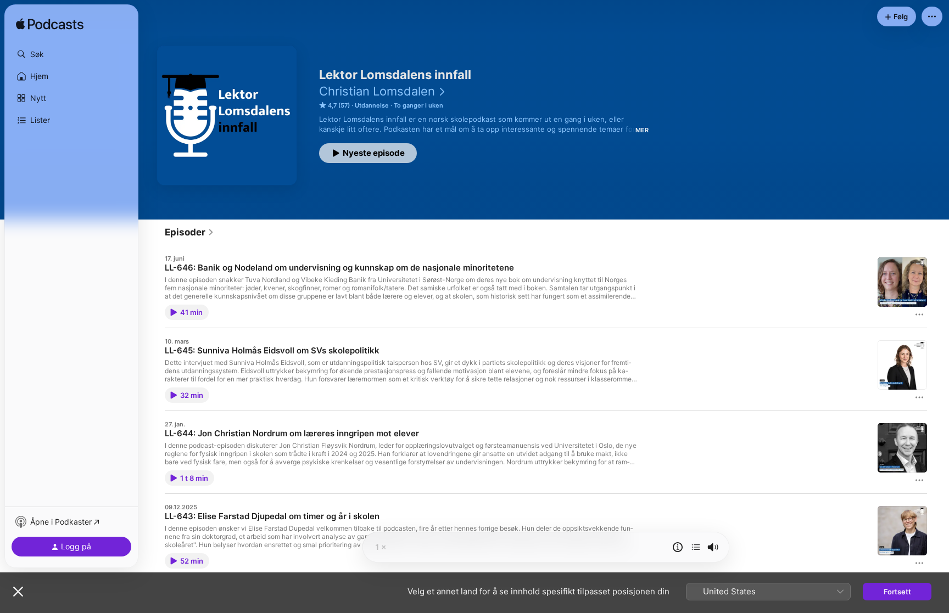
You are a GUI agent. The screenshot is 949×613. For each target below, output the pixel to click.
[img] (49, 24)
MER (642, 130)
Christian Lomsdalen (377, 91)
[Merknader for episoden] (677, 547)
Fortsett (897, 591)
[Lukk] (18, 592)
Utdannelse (372, 105)
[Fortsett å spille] (695, 547)
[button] (71, 54)
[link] (189, 232)
